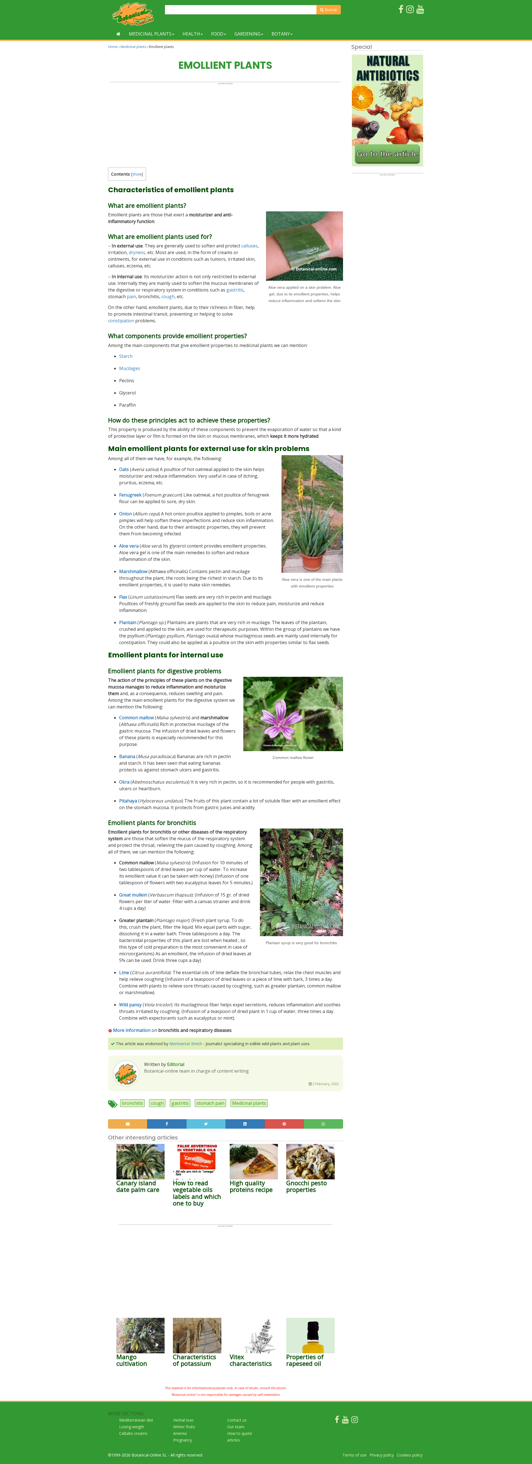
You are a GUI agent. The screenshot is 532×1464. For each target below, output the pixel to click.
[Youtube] (345, 1421)
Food (217, 34)
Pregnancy (182, 1440)
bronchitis (132, 1103)
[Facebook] (337, 1421)
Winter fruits (184, 1426)
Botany (281, 34)
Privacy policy (382, 1455)
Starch (125, 356)
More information (131, 1030)
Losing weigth (131, 1426)
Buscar (330, 9)
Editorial (175, 1064)
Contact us (237, 1420)
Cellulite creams (133, 1433)
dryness (137, 252)
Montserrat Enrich (185, 1043)
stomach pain (210, 1103)
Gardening (247, 34)
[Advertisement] (225, 124)
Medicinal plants (150, 34)
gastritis (235, 290)
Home (113, 46)
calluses (249, 246)
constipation (121, 321)
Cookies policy (410, 1455)
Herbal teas (183, 1420)
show (137, 174)
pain (131, 296)
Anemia (180, 1433)
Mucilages (129, 368)
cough (168, 296)
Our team (235, 1426)
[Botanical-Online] (134, 14)
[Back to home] (118, 34)
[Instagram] (354, 1421)
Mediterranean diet (136, 1420)
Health (191, 34)
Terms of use (354, 1455)
